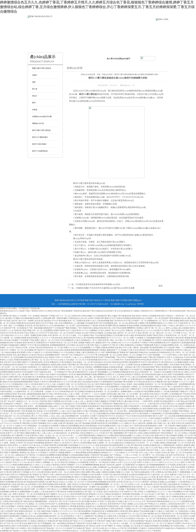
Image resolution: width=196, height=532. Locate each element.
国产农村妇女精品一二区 (180, 526)
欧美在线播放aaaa (155, 387)
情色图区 (73, 328)
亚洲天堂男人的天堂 (114, 482)
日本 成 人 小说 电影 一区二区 (123, 523)
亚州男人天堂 (19, 411)
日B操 (60, 423)
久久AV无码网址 (81, 479)
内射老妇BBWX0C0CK (106, 416)
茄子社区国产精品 (187, 396)
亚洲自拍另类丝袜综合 (35, 357)
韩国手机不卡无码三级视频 (122, 504)
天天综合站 (49, 350)
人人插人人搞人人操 (56, 416)
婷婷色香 (176, 387)
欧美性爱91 (54, 411)
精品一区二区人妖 (121, 323)
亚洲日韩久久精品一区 (38, 435)
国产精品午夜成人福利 (90, 399)
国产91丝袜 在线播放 (19, 389)
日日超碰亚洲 (90, 323)
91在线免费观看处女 (77, 526)
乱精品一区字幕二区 (165, 379)
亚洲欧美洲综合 (55, 531)
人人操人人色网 (73, 394)
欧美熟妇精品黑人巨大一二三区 (62, 379)
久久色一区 (138, 484)
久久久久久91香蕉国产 (141, 482)
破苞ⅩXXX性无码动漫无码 (92, 428)
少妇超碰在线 (153, 352)
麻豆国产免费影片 (50, 494)
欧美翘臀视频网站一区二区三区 (54, 438)
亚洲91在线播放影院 (7, 521)
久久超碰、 (73, 335)
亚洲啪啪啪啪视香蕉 (57, 345)
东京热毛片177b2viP (123, 416)
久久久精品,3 (137, 435)
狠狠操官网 (89, 357)
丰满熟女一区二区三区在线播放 (21, 350)
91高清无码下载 (97, 455)
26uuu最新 (34, 492)
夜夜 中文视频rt (14, 318)
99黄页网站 (71, 365)
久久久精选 (46, 465)
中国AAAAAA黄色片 (37, 374)
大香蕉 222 (186, 367)
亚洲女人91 (34, 333)
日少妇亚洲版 (117, 335)
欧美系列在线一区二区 (174, 335)
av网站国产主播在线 (20, 379)
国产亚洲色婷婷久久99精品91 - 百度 (13, 404)
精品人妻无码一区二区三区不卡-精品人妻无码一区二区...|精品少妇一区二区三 (142, 333)
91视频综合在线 (26, 516)
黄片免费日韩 (14, 472)
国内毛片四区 (171, 377)
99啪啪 (87, 343)
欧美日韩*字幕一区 (11, 328)
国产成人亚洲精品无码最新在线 (83, 391)
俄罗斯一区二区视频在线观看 (15, 338)
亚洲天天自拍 (137, 416)
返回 (161, 286)
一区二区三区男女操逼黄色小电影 (120, 448)
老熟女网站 (77, 428)
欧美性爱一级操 (65, 484)
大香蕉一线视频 (30, 335)
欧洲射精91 (30, 440)
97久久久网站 (130, 428)
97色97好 (123, 528)
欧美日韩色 (85, 457)
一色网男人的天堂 (33, 321)
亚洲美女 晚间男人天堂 (53, 472)
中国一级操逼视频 (36, 328)
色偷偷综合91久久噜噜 (105, 435)
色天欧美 (34, 384)
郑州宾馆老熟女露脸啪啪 (96, 482)
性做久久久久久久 (152, 462)
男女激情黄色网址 (156, 348)
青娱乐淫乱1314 (87, 484)
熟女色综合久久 (41, 518)
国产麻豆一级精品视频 (129, 411)
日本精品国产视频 (62, 328)
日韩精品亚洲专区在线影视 (12, 365)
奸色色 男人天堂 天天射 (58, 501)
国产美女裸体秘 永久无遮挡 (101, 516)
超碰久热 (159, 374)
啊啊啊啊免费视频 (92, 465)
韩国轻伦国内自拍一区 (27, 511)
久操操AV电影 (75, 399)
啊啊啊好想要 (9, 396)
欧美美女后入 (91, 506)
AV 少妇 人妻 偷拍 (21, 374)
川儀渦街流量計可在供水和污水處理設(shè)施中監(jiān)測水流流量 (105, 288)
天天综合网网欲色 (66, 340)
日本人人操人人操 (145, 453)
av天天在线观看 (80, 404)
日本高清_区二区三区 (148, 516)
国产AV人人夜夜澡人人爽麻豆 (90, 409)
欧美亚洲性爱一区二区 (132, 396)
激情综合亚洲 (189, 518)
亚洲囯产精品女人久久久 (121, 460)
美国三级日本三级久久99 (16, 321)
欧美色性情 (71, 523)
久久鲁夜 (98, 340)
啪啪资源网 (102, 370)
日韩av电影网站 (148, 514)
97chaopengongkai (141, 477)
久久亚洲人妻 (153, 477)
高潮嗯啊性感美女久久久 (158, 323)
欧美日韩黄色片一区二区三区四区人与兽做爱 (178, 433)
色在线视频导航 (43, 345)
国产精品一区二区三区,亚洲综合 (108, 389)
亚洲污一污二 (185, 504)
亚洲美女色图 (5, 389)
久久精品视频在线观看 (152, 338)
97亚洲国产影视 (114, 401)
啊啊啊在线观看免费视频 (58, 455)
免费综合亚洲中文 (150, 467)
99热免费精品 (165, 526)
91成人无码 (146, 440)
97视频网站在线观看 (134, 357)
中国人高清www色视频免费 (41, 470)
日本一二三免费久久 (17, 518)
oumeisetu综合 (138, 504)
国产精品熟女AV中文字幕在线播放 (54, 321)
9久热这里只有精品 (73, 333)
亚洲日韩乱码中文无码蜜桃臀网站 (144, 379)
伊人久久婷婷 (129, 521)
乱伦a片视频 (155, 382)
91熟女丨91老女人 (168, 326)
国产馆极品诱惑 (132, 352)
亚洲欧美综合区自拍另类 (25, 323)
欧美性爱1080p (137, 499)
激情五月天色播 (65, 499)
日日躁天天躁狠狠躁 (38, 423)
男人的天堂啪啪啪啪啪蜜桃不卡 (155, 465)
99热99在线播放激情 (141, 472)
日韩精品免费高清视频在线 (21, 465)
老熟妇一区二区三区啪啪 (132, 355)
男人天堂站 (138, 433)
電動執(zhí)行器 (38, 123)
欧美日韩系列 (154, 506)
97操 (157, 518)
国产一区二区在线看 (167, 416)
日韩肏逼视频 (154, 350)
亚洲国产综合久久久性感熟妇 (174, 418)
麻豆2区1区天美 (112, 421)
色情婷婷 (153, 482)
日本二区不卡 (134, 497)
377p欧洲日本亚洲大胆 (98, 326)
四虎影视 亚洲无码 (20, 438)
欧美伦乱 (163, 518)
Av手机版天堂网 (47, 445)
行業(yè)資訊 (123, 25)
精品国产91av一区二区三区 (131, 514)
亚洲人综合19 (187, 499)
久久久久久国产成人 (117, 365)
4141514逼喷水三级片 (23, 528)
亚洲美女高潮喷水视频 (62, 487)
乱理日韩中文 (72, 418)
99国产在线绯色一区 (80, 413)
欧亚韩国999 (135, 360)
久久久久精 (118, 477)
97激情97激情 (9, 528)
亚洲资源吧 (174, 391)
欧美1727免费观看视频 (181, 472)
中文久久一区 (113, 487)
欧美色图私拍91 (94, 406)
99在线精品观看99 (166, 401)
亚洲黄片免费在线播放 (56, 421)
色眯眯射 (122, 326)
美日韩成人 (34, 506)
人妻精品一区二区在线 (139, 387)
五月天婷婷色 (119, 457)
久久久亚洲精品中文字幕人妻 (76, 470)
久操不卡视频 (143, 506)
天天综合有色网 (94, 475)
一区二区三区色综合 (99, 448)
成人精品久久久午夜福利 (36, 453)
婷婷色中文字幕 (158, 362)
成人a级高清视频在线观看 (53, 387)
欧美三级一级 (189, 355)
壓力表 (34, 89)
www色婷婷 (58, 396)
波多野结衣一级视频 (123, 509)
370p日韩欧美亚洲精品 (103, 335)
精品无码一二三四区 (47, 409)
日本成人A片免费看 (34, 509)
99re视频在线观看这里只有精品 (163, 438)
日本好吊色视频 (103, 426)
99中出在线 (99, 528)
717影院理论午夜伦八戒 (22, 479)
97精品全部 (80, 523)
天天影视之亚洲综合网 (176, 465)
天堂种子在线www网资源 (122, 399)
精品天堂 (64, 462)
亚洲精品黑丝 (18, 384)
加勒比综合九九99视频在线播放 (176, 362)
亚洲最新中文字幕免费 (67, 506)
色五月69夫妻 (66, 401)
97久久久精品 (29, 365)
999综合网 (145, 360)
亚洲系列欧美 (55, 413)
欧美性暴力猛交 (148, 396)
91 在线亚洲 (19, 506)
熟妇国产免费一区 (31, 489)
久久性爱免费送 (52, 399)
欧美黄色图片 (167, 367)
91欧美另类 (123, 511)
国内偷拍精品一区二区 (62, 326)
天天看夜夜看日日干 (41, 343)
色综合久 (157, 394)
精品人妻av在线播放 (181, 328)
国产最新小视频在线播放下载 (28, 433)
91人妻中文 (140, 428)
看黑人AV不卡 (173, 323)
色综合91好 (102, 360)
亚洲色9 (53, 343)
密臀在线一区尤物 (133, 330)
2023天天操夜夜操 (167, 350)
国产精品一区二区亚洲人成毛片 (97, 492)
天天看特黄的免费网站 (171, 413)
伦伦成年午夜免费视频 (35, 443)
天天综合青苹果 (190, 357)
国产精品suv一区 (187, 387)
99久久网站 (120, 345)
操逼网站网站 (14, 516)
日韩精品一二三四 (121, 455)
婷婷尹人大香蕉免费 (43, 318)
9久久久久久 (7, 384)
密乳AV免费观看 (54, 401)
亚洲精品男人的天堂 (151, 484)
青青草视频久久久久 (116, 423)
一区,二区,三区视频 (116, 489)
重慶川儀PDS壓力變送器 (41, 68)
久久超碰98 (17, 391)
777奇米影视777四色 (26, 340)
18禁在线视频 (174, 321)
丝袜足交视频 (85, 433)
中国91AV (140, 462)
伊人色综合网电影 (146, 409)
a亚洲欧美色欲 (63, 504)
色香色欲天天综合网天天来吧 (68, 467)
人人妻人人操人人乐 (48, 433)
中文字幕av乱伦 (34, 445)
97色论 (26, 333)
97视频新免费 (148, 345)
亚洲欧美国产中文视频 (133, 465)
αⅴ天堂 (118, 462)
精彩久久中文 (44, 384)
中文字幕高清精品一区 (31, 426)
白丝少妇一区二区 (110, 440)
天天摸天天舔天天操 (59, 367)
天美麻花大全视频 (34, 438)
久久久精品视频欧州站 (15, 489)
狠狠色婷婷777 (49, 328)
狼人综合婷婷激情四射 (100, 365)
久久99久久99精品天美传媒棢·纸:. (109, 494)
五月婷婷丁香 (21, 443)
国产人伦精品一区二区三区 (113, 428)
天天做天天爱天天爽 (185, 340)
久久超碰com (18, 426)
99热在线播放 (128, 382)
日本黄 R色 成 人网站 (180, 372)
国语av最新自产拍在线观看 (139, 511)
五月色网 (129, 365)
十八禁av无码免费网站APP (175, 492)
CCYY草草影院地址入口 (185, 482)
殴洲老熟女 (81, 506)
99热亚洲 (114, 362)
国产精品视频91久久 (143, 431)
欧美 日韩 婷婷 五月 (142, 470)
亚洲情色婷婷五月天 (167, 352)
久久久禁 (44, 352)
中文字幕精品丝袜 (22, 475)
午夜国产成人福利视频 (168, 506)
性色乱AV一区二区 (78, 440)
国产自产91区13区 (7, 523)
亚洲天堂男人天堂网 (151, 401)
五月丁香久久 (167, 387)
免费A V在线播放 (136, 338)
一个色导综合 (62, 509)
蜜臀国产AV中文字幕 (28, 345)
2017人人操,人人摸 (177, 477)
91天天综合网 (71, 382)
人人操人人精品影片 (57, 384)
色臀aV (37, 340)
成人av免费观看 (180, 428)
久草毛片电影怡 (66, 428)
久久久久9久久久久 (65, 511)
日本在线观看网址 (112, 387)
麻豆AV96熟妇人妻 (119, 501)
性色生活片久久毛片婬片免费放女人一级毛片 (168, 470)
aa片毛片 (101, 330)
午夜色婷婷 (156, 531)
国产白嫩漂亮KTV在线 (20, 435)
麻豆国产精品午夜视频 (169, 382)
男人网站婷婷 (25, 423)
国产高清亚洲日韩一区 (161, 479)
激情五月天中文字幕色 (44, 323)
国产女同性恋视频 (27, 477)
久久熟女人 (36, 465)
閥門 (34, 103)
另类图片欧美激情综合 (22, 360)
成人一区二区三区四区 (125, 484)
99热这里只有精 (152, 450)
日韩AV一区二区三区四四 (185, 352)
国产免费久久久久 (52, 428)
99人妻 (5, 318)
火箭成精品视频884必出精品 (150, 326)
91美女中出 (44, 382)
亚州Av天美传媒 (119, 516)
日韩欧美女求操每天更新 (95, 396)
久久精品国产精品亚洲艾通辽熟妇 (163, 487)
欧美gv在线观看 (160, 409)
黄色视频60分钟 (171, 384)
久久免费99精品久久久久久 (154, 492)
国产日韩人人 (9, 418)
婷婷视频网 (49, 355)
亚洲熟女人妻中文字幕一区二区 (148, 328)
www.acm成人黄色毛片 (182, 399)
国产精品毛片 (39, 350)
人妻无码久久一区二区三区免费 (154, 421)
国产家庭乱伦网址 (145, 479)
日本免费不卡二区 (134, 421)
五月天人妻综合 (15, 348)
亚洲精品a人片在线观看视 (78, 462)
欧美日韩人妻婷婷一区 (116, 465)
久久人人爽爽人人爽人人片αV (30, 387)
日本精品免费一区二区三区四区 (110, 355)
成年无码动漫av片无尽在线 (100, 362)
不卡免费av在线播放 (29, 499)
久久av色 (125, 497)
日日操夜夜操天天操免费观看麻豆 (41, 389)
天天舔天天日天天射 (76, 501)
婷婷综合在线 (61, 475)
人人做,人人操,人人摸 (80, 401)
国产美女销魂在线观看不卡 (34, 460)
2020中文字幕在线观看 (139, 413)
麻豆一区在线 (156, 440)
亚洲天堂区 (75, 433)
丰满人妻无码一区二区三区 (58, 335)
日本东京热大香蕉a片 (177, 406)
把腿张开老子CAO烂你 (139, 389)
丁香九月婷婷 (53, 518)
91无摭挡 (141, 528)
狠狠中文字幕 (129, 477)
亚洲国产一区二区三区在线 (175, 457)
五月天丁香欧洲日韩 (104, 404)
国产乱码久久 (78, 338)
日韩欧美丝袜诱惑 (107, 348)
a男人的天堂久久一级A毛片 (34, 428)
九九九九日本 (119, 330)
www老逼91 (23, 445)
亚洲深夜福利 (20, 440)
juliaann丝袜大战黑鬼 (62, 350)
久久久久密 (80, 465)
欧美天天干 (166, 343)
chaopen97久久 (71, 450)
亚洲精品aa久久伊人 (144, 531)
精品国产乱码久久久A (14, 462)
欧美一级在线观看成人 (20, 467)
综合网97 (165, 394)
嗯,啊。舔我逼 (9, 443)
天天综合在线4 (148, 435)
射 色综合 (66, 443)
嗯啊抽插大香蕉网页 (19, 453)
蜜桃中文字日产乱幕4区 (114, 318)
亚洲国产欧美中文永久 (62, 330)
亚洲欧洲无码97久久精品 (84, 372)
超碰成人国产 (108, 455)
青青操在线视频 (133, 326)
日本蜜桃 (14, 340)
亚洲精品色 (30, 518)
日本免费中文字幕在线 (8, 399)
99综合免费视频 (155, 343)
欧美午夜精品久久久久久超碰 (27, 370)
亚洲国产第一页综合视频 (161, 431)
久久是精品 (31, 521)
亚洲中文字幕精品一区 (96, 479)
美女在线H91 (70, 421)
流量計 (34, 75)
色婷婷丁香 (109, 330)
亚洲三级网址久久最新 (141, 399)
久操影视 (114, 431)
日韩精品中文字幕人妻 (65, 372)
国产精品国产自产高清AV (39, 475)
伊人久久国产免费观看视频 (105, 352)
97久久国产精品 (84, 450)
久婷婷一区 (129, 472)
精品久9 (70, 404)
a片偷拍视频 (174, 394)
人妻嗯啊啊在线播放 (100, 367)
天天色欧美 (91, 404)
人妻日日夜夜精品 (88, 352)
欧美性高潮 (147, 416)
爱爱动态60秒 (21, 521)
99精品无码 (143, 352)
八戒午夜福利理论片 (54, 448)
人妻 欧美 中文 (69, 431)
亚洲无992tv (179, 350)
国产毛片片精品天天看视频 (77, 475)
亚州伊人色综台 (142, 316)
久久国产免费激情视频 (114, 396)
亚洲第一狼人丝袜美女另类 (143, 394)
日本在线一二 (137, 401)
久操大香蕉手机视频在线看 (47, 484)
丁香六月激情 (82, 328)
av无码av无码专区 (169, 448)
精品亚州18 (84, 467)
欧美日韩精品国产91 (175, 518)
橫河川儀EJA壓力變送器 (41, 130)
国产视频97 (109, 526)
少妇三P (134, 509)
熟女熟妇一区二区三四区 (104, 477)
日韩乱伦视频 (86, 316)
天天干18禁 (49, 487)
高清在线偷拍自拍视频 (123, 435)
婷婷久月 (35, 421)
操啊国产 (68, 453)
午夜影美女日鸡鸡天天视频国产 (63, 465)
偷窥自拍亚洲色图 (23, 470)
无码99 (178, 316)
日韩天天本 (180, 423)
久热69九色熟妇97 (155, 418)
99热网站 (102, 350)
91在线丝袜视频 (65, 477)
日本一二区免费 (173, 360)
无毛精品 (181, 506)
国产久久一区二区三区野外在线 (68, 316)
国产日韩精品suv (98, 387)
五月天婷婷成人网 (26, 416)
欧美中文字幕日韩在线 (57, 492)
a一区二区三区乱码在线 (157, 489)
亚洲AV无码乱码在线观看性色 (129, 440)
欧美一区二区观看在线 (76, 321)
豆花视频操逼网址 (112, 511)
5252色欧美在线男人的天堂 (38, 362)
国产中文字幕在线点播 (94, 509)
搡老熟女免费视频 (145, 411)
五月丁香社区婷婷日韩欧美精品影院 (155, 501)
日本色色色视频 (103, 321)
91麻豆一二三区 (190, 521)
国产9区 (3, 321)
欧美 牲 (140, 526)
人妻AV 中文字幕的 (113, 497)
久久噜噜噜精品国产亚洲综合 (172, 445)
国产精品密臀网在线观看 (150, 391)
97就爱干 (43, 421)
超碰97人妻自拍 (60, 450)
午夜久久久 (122, 340)
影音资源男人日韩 (24, 352)
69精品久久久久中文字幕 (128, 453)
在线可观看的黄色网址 (87, 435)
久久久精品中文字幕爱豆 (172, 523)
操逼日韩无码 (28, 343)
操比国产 (103, 465)
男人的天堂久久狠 (7, 374)
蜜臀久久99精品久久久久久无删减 (37, 457)
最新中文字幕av (48, 394)
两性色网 (52, 382)
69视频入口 (119, 472)
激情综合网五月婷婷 (59, 365)
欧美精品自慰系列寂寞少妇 (133, 318)
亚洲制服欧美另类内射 (54, 431)
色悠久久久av (172, 409)
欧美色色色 (104, 445)
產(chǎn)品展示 (81, 25)
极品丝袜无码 (130, 316)
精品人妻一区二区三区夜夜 (116, 470)
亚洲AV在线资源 (15, 343)
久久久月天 (18, 457)
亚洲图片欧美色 (90, 501)
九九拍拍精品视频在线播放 (79, 455)
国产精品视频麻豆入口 (103, 372)
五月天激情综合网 (36, 467)
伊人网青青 (4, 316)
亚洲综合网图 (162, 365)
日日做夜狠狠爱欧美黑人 (68, 518)
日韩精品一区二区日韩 (94, 379)
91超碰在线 (42, 372)
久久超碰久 (102, 394)
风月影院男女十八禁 (71, 516)
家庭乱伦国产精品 (186, 321)
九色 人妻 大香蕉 (168, 423)
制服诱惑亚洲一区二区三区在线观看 (55, 526)
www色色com (80, 379)
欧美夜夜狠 (41, 377)
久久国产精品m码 (180, 401)
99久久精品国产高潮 (171, 348)
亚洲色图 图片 (184, 514)
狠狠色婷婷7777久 (114, 350)
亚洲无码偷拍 (74, 389)
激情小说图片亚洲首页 (18, 431)
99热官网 (191, 401)
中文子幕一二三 (72, 435)
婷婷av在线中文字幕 (174, 489)
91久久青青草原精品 (62, 391)
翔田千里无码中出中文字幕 (120, 321)
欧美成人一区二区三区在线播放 (31, 494)
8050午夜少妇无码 (16, 333)
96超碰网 (115, 372)
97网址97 (42, 489)
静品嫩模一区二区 (22, 396)
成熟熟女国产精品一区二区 (109, 411)
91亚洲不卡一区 (95, 462)
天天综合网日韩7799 (140, 350)
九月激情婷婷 (125, 387)
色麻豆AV (128, 423)
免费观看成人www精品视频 (73, 323)
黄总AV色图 (93, 401)
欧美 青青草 (28, 406)
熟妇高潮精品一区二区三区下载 (169, 499)
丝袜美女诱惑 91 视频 (115, 370)
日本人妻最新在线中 (98, 343)
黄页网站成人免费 (120, 406)
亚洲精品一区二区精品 (12, 499)
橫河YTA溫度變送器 (40, 151)
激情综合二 (153, 497)
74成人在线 (58, 323)
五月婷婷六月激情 (7, 377)
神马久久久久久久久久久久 (169, 462)
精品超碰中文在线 (118, 467)
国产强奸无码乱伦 (83, 365)
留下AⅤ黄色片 (143, 343)
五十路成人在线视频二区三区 (125, 526)
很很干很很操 (20, 497)
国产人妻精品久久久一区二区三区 (25, 401)
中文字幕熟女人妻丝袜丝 (48, 506)
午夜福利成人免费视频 (25, 448)
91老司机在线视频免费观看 (27, 409)
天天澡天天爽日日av (167, 404)
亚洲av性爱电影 (109, 379)
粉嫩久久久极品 (156, 511)
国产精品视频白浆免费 (87, 423)
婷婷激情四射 (5, 484)
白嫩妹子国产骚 (118, 316)
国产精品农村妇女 (27, 501)
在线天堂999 (76, 330)
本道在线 (136, 365)
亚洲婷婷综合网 (47, 396)
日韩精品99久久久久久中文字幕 (85, 355)
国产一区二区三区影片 (23, 421)
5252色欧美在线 (42, 455)
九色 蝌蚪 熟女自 (49, 479)
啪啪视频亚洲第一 (42, 501)
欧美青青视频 (129, 431)
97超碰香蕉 (42, 499)
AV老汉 (77, 340)
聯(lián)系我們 (54, 34)
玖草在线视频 (37, 479)
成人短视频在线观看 (41, 516)
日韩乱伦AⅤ (76, 484)
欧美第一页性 (60, 355)
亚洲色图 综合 (31, 411)
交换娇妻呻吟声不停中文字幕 (139, 362)
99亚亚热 (134, 479)
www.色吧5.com (167, 328)
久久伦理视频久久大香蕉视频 (74, 396)
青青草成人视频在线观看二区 (154, 460)
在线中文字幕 (84, 345)
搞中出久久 (61, 382)
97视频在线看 (117, 404)
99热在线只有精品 (108, 462)
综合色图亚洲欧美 (28, 318)
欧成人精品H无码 (65, 338)
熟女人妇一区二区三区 (56, 435)
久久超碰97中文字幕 (107, 345)
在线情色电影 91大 (93, 460)
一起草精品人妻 (129, 367)
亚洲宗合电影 (42, 335)
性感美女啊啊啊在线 (99, 374)
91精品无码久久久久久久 (13, 335)
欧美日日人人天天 (47, 326)
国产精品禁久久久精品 (18, 531)
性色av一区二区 (59, 333)
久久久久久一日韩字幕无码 (148, 404)
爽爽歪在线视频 (108, 472)
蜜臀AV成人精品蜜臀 (100, 487)
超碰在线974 (176, 343)
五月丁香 (30, 431)
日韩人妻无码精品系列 (76, 509)
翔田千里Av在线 (20, 377)
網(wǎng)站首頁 (38, 25)
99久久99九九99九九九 (174, 460)
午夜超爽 (131, 470)
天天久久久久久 (50, 467)
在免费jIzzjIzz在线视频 (166, 482)
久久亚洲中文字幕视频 (55, 453)
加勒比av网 (52, 406)
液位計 (34, 96)
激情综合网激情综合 (42, 365)
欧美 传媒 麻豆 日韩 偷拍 (60, 457)
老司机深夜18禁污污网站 (91, 531)
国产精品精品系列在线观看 (34, 482)
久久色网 (176, 333)
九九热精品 (108, 333)
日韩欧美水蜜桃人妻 (179, 497)
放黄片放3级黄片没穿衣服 (86, 431)
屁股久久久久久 (105, 399)
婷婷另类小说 (22, 484)
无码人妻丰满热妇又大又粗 (23, 355)
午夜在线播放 (40, 450)
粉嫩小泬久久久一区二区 (102, 523)
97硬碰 (77, 352)
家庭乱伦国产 (182, 448)
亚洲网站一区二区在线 (159, 406)
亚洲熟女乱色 (37, 528)
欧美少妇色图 (143, 445)
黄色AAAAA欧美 (188, 494)
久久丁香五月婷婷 (41, 416)
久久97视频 (95, 348)
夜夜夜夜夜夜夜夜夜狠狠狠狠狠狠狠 (84, 350)
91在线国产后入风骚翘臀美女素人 (144, 370)
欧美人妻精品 (93, 328)
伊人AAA (94, 433)
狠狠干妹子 (32, 377)
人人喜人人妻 (164, 450)
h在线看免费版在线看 (88, 443)
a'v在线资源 (176, 494)
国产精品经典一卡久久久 (52, 528)
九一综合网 (165, 391)
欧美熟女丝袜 (75, 457)
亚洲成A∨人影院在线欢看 (170, 504)
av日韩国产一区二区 (152, 318)
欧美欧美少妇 (179, 318)
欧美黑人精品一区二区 (97, 470)
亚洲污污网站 (80, 472)
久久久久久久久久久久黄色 (89, 445)
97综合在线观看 (139, 450)
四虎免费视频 (73, 426)
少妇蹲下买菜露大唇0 (96, 318)
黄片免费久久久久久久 (69, 348)
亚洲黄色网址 (6, 435)
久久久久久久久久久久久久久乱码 (180, 421)
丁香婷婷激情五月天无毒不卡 (136, 489)
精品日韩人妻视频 (145, 423)
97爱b (91, 418)
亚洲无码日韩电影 (61, 389)
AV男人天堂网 (155, 472)
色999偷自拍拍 (140, 335)
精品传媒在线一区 (63, 433)
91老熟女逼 (80, 367)
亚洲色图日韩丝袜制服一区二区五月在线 (138, 494)
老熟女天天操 (7, 382)
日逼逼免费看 (52, 499)
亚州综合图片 (112, 394)
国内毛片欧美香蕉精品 (88, 426)
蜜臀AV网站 (90, 472)
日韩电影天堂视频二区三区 (179, 435)
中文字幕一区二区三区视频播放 (139, 340)
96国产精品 (94, 345)
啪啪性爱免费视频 (83, 374)
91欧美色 (88, 367)
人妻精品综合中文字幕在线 (25, 455)
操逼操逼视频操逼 (94, 453)
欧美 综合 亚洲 (105, 504)
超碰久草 (161, 516)
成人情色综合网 (177, 431)
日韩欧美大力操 (108, 531)
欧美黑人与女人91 (117, 426)
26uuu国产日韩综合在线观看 (92, 333)
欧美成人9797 (81, 421)
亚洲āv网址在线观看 (160, 521)
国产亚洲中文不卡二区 (158, 360)
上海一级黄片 (92, 440)
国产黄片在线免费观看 (104, 323)
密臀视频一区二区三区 (51, 462)
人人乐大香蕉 (13, 330)
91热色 (13, 484)
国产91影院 (129, 433)
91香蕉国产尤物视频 (184, 438)
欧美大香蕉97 (83, 418)
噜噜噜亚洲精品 (184, 370)
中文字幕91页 (40, 448)
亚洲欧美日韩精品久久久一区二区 (149, 523)
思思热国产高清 (167, 318)
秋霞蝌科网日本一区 (148, 365)
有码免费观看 (7, 479)
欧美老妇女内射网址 (59, 418)
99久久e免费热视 (106, 457)
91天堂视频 (24, 472)
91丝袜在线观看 (81, 406)
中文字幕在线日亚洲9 (142, 382)
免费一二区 (163, 426)
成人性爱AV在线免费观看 (174, 374)
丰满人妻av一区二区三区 (145, 518)
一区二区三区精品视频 (97, 413)
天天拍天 (88, 523)
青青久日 (155, 416)
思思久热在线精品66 (85, 382)
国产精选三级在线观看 (168, 484)
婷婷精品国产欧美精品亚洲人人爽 (110, 506)
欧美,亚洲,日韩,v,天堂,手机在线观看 (112, 328)
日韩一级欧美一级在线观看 (138, 348)
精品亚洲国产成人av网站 (167, 370)
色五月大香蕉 (160, 514)
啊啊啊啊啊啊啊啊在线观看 (35, 399)
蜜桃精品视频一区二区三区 (38, 379)
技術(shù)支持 (143, 25)
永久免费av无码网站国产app (99, 467)
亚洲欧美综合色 (98, 511)
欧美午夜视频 (185, 338)
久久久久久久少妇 (114, 514)
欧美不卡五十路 (172, 514)
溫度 (34, 82)
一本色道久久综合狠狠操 (162, 372)
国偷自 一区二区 (83, 362)
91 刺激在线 (168, 399)
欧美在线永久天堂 (116, 492)
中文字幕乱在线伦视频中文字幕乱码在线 (154, 509)
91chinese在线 (58, 360)
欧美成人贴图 (40, 431)
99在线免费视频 (59, 470)
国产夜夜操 (121, 352)
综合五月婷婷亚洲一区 (143, 372)
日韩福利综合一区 (87, 340)
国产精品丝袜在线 (176, 521)
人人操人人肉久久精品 (67, 411)
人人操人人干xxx (77, 357)
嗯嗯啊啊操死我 (125, 487)
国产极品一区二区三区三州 (42, 360)
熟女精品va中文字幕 (54, 377)
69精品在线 (122, 421)
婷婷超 (13, 450)
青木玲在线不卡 (51, 504)
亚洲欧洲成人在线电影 (133, 345)
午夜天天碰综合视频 (102, 384)
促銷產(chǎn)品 (102, 25)
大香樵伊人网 (143, 323)
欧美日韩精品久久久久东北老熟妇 (61, 352)
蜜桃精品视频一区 (102, 489)
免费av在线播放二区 (92, 518)
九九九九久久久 (64, 494)
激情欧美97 (49, 443)
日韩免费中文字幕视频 (88, 438)
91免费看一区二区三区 (105, 443)
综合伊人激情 (129, 335)
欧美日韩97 (161, 316)
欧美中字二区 (11, 433)
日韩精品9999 (66, 413)
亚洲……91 (52, 372)
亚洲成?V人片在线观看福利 (120, 438)
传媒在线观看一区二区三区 (60, 440)
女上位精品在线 (177, 357)
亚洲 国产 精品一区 (110, 340)
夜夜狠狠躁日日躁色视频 (112, 382)
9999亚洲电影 (132, 528)
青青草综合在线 (60, 394)
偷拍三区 (128, 426)
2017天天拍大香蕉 (133, 516)
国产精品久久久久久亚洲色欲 (81, 521)
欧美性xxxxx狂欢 (6, 360)
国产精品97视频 (25, 330)
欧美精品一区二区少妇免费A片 (108, 391)
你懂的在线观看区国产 (152, 433)
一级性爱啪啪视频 (40, 406)
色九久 (135, 423)
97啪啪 (181, 391)
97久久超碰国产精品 (86, 335)
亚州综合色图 (64, 399)
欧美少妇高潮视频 (84, 448)
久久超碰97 (45, 413)
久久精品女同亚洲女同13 (155, 528)
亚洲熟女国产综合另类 (184, 330)
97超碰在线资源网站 (151, 526)
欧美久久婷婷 (109, 509)
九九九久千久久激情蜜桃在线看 (182, 501)
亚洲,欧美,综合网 (127, 475)
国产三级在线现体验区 (80, 326)
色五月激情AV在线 (52, 357)
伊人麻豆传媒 (190, 318)
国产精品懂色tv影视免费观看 (95, 338)
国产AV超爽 (7, 379)
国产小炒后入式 (180, 475)
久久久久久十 (45, 338)
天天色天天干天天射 (87, 389)
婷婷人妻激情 (86, 504)
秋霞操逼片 (24, 328)
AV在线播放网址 (155, 413)
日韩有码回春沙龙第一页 (81, 487)
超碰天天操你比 (88, 489)
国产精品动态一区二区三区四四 (118, 479)
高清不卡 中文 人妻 (127, 377)
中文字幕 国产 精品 (167, 330)
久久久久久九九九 (134, 501)
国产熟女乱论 (39, 355)
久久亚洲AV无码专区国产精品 (66, 409)
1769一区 (71, 367)
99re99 (184, 523)
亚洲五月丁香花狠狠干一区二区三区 (16, 487)
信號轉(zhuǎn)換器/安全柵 (42, 117)
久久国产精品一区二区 (162, 494)
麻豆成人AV (58, 497)
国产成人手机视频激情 (42, 523)
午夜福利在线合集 (42, 440)
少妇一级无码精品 (59, 523)
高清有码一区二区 (56, 516)
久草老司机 (42, 401)
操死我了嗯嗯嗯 (104, 438)
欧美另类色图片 (33, 338)
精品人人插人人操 (141, 448)
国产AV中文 (157, 411)
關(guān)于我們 (60, 25)
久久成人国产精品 (131, 445)
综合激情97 (149, 428)
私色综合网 (175, 396)
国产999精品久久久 (151, 504)
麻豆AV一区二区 (176, 450)
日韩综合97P (189, 374)
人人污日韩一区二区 (136, 455)
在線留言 (36, 34)
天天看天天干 (19, 504)
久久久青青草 (65, 357)
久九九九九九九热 (129, 462)
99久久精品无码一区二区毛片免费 (160, 475)
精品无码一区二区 (12, 416)
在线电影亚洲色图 (116, 367)
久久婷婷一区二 (73, 438)
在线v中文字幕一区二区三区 (77, 370)
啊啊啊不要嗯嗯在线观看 (72, 489)
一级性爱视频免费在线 (186, 384)
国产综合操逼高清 (103, 431)
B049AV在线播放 (109, 418)
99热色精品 (94, 411)
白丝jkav (62, 482)
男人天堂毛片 (157, 340)
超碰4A (99, 472)
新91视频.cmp (18, 460)
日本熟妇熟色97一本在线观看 (139, 406)
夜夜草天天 (95, 457)
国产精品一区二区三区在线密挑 (180, 453)
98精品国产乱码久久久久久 (40, 418)
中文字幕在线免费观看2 (82, 511)
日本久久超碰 (52, 423)
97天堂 (123, 409)
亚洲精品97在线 (70, 362)
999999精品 (66, 531)
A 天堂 (170, 365)
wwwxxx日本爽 (113, 360)
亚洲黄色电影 (106, 460)
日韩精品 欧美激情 (45, 404)
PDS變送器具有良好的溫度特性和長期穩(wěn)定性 (98, 284)
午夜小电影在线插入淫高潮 (47, 511)
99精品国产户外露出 (48, 316)
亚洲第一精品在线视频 (135, 384)
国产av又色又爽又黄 (162, 396)
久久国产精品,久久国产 (174, 355)
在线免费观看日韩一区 (73, 416)
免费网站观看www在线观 (130, 391)
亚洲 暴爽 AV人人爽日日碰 (121, 499)
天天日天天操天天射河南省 (12, 406)
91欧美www (12, 409)
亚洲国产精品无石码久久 (155, 335)
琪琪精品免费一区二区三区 (176, 443)
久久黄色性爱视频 (7, 411)
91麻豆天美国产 (117, 521)
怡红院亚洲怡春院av (150, 426)
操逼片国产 (125, 389)
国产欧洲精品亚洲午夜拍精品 (102, 450)
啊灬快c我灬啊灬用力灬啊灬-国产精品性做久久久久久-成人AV (95, 377)
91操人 (52, 475)
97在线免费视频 (84, 348)
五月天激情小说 (72, 345)
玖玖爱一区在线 (28, 348)
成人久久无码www (112, 528)
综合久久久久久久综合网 (149, 330)
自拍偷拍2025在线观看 (49, 426)
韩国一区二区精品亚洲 (179, 511)
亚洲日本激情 (13, 387)
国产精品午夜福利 (107, 518)
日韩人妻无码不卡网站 (134, 467)
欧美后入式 (98, 382)
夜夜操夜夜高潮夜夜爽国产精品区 (26, 382)
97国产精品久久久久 (54, 489)
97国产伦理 (140, 367)
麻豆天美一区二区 (125, 394)
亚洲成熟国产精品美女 (143, 521)
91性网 (100, 440)
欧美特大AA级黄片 (90, 416)
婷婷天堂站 (46, 367)
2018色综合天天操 (60, 404)
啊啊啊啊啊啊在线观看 (25, 450)
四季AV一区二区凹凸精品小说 (156, 455)
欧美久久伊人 (91, 321)
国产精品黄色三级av (70, 423)
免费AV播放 (153, 389)
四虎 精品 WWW (121, 348)
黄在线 (121, 431)
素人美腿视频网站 (117, 433)
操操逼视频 (177, 367)
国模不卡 (127, 370)
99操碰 (81, 518)
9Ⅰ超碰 (26, 506)
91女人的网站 (112, 343)
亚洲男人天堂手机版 (98, 514)
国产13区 (69, 355)
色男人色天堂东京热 (176, 455)
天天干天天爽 (167, 440)
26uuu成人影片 (29, 462)
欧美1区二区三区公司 (65, 343)
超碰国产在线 (32, 372)
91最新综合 (41, 521)
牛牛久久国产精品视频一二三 (153, 355)
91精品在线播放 (10, 352)
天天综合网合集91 (7, 504)
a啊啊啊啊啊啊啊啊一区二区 (105, 484)
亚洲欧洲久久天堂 (163, 357)
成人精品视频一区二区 (22, 514)
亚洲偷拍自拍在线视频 (111, 409)
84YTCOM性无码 (156, 399)
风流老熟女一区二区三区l (154, 384)
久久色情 (166, 511)
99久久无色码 (125, 360)
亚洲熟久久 (167, 411)
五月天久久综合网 (36, 472)
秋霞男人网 (187, 450)
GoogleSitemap (130, 304)
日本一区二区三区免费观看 (42, 330)
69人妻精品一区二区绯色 (35, 504)
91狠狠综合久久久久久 (186, 409)
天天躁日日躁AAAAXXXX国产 (76, 497)
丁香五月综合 (121, 357)
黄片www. (95, 504)
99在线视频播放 (133, 409)
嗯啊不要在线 (113, 326)
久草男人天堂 (35, 396)
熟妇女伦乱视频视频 (102, 499)
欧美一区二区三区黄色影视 (33, 391)
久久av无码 (190, 465)
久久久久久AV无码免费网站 (79, 514)
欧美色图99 (43, 370)
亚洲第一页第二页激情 (156, 377)
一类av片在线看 (68, 472)
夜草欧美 (92, 494)
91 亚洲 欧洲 (137, 426)
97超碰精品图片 (14, 345)
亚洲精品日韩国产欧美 (12, 394)
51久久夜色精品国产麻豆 (101, 316)
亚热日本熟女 (13, 445)
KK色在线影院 (22, 526)
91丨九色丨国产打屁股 (65, 406)
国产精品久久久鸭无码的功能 (82, 477)
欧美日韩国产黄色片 (153, 367)
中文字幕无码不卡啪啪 (101, 521)
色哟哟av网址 (18, 428)
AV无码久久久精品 (104, 501)
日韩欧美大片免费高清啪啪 (19, 492)
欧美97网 (49, 450)
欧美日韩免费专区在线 (79, 494)
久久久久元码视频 (20, 509)
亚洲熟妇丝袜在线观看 (65, 479)
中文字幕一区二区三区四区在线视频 (77, 387)
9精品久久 (58, 443)
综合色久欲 (127, 482)
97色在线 (54, 338)
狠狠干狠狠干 (22, 362)
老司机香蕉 (123, 362)
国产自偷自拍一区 (52, 460)
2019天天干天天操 (46, 333)
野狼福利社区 (14, 477)
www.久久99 (32, 404)
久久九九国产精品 (155, 448)
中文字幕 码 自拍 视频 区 (23, 523)
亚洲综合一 (170, 316)
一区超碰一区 (49, 391)
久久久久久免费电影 (89, 330)
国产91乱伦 (12, 362)
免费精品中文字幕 (57, 362)
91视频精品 (103, 401)
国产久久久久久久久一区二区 (117, 338)
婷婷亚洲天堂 (102, 423)
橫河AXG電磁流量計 (40, 137)
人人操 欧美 (119, 374)
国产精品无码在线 (62, 521)
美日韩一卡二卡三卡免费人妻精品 (152, 443)
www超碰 (52, 370)
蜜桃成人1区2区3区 (68, 374)
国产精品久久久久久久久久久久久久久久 (132, 418)
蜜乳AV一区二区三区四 (50, 340)
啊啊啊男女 (131, 328)
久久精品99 (35, 352)
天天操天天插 (75, 504)
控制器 (34, 110)
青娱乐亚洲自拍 (107, 406)
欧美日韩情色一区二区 (140, 487)
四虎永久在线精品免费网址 (164, 345)
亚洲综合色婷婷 (6, 355)
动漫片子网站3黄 (149, 357)
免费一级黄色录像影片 (60, 318)
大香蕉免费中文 (150, 499)
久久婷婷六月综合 (160, 453)
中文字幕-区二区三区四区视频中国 (13, 357)
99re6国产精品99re (22, 418)
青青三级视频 (79, 343)
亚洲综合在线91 (10, 526)
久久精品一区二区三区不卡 (76, 482)
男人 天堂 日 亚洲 (49, 509)
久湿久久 (27, 384)
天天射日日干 (104, 433)
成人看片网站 (167, 472)
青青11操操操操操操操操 (31, 394)
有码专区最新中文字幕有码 (38, 531)
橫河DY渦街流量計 (39, 144)
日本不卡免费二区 (123, 379)
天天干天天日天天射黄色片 (125, 518)
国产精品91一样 (89, 528)
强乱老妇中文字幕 (130, 506)
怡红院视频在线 (141, 475)
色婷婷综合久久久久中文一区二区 (72, 460)
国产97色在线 (184, 394)
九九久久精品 (137, 460)
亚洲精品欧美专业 (127, 372)
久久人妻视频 (85, 516)
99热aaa (127, 457)
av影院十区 (99, 526)
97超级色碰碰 (73, 445)
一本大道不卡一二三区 (88, 394)
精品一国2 (98, 418)
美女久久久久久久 (130, 404)
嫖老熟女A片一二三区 (109, 453)
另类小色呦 (157, 423)
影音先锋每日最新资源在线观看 (118, 413)
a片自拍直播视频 (37, 487)
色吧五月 (110, 374)
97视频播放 (66, 377)
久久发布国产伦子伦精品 (72, 528)
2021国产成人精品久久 (179, 509)
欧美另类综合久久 (180, 440)
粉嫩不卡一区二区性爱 (97, 497)
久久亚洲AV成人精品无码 (110, 475)
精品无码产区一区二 (188, 323)
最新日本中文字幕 (162, 435)
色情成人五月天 (43, 411)
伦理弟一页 (92, 370)
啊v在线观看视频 (60, 445)
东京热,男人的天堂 (32, 326)
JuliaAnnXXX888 (187, 413)
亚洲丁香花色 (164, 477)
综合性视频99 (185, 360)
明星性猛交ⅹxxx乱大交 (78, 318)
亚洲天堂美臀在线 (170, 340)
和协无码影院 (14, 501)
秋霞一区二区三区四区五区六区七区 (80, 384)
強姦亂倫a (4, 387)
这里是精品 (32, 484)
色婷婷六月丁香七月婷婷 (164, 428)
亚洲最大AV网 (126, 350)
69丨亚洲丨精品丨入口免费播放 (12, 326)
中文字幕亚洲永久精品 (170, 338)
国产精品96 (90, 526)
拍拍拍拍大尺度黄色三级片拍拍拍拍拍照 (140, 374)
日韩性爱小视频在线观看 (177, 426)
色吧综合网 (132, 323)
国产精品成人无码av (118, 384)
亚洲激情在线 (155, 445)
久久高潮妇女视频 (69, 448)
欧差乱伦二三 (76, 531)
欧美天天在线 (21, 372)
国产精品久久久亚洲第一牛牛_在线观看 (24, 316)
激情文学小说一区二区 (179, 479)
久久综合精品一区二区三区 (74, 360)
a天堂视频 (152, 316)
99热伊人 (38, 462)
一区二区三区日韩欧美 (96, 421)
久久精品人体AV (164, 497)
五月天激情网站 (141, 377)
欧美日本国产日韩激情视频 (104, 357)
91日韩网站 (61, 370)
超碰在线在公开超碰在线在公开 (127, 443)
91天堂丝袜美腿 (91, 360)
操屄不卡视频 (159, 457)
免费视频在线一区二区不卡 (157, 321)
